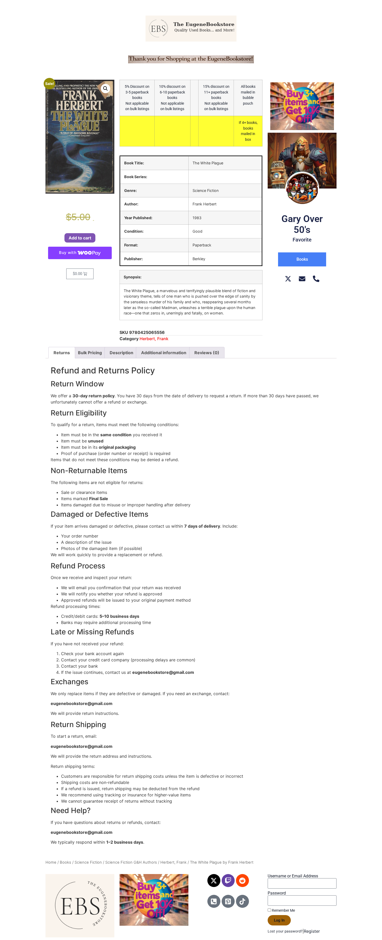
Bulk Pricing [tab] (90, 352)
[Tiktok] (242, 901)
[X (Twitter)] (288, 279)
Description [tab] (121, 352)
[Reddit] (242, 880)
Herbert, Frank (154, 338)
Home (50, 862)
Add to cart (80, 237)
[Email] (302, 279)
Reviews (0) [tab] (206, 352)
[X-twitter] (213, 880)
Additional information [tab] (163, 352)
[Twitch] (228, 880)
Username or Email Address (293, 876)
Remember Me (283, 910)
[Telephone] (316, 279)
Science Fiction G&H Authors (131, 862)
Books (65, 862)
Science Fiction (88, 862)
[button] (105, 88)
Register (312, 931)
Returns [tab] (62, 352)
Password (277, 893)
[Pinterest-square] (228, 901)
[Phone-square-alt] (213, 901)
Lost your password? (285, 931)
